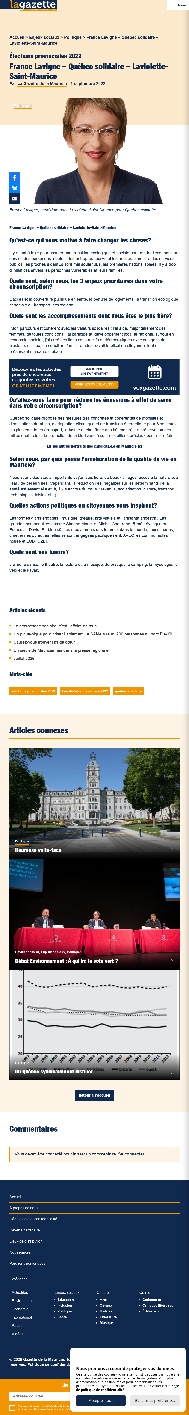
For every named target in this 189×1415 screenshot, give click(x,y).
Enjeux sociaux (44, 37)
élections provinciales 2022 (33, 691)
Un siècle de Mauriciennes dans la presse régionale (61, 650)
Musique (107, 1323)
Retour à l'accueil (94, 1095)
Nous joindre (19, 1252)
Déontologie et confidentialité (33, 1219)
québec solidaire (128, 691)
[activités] (94, 393)
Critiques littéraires (157, 1305)
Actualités (20, 1292)
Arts (103, 1300)
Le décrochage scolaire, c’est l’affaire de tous (55, 626)
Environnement (27, 952)
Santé (62, 1317)
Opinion (145, 1292)
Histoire (106, 1311)
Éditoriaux (150, 1311)
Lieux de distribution (25, 1241)
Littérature (108, 1317)
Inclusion (64, 1305)
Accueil (16, 37)
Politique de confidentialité (52, 1364)
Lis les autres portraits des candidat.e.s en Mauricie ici (94, 446)
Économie (20, 1309)
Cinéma (106, 1305)
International (22, 1317)
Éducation (65, 1300)
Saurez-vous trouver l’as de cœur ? (46, 642)
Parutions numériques (27, 1263)
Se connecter (131, 1154)
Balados (18, 1326)
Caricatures (151, 1300)
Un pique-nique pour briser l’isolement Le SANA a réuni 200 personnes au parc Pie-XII (93, 634)
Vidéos (17, 1334)
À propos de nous (23, 1208)
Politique (73, 37)
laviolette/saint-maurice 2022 (85, 691)
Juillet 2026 (24, 658)
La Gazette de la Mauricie (42, 83)
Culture (103, 1292)
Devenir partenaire (24, 1230)
